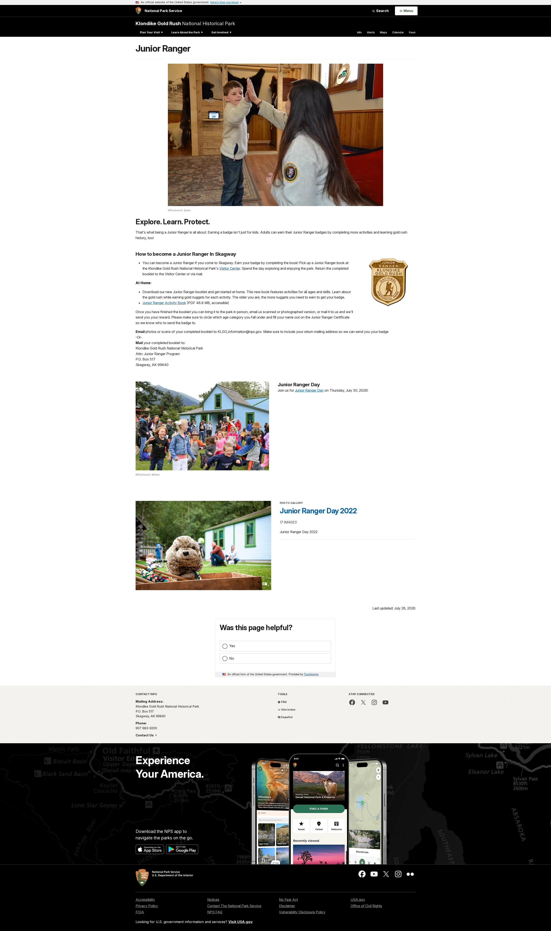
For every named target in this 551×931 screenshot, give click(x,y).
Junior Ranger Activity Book (164, 303)
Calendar (398, 32)
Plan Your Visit (150, 32)
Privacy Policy (147, 906)
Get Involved (219, 32)
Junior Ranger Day (309, 390)
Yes (232, 646)
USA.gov (358, 899)
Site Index (288, 709)
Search (382, 11)
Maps (383, 32)
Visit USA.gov (240, 922)
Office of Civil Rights (366, 906)
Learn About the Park (185, 32)
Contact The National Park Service (234, 906)
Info (359, 32)
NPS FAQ (214, 912)
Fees (412, 32)
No (231, 658)
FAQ (283, 701)
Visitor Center (229, 268)
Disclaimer (287, 906)
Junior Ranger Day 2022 (318, 510)
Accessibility (145, 899)
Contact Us (145, 735)
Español (286, 717)
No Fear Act (288, 899)
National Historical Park (185, 23)
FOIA (140, 912)
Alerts (371, 32)
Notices (213, 899)
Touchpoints (311, 674)
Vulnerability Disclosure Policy (302, 912)
